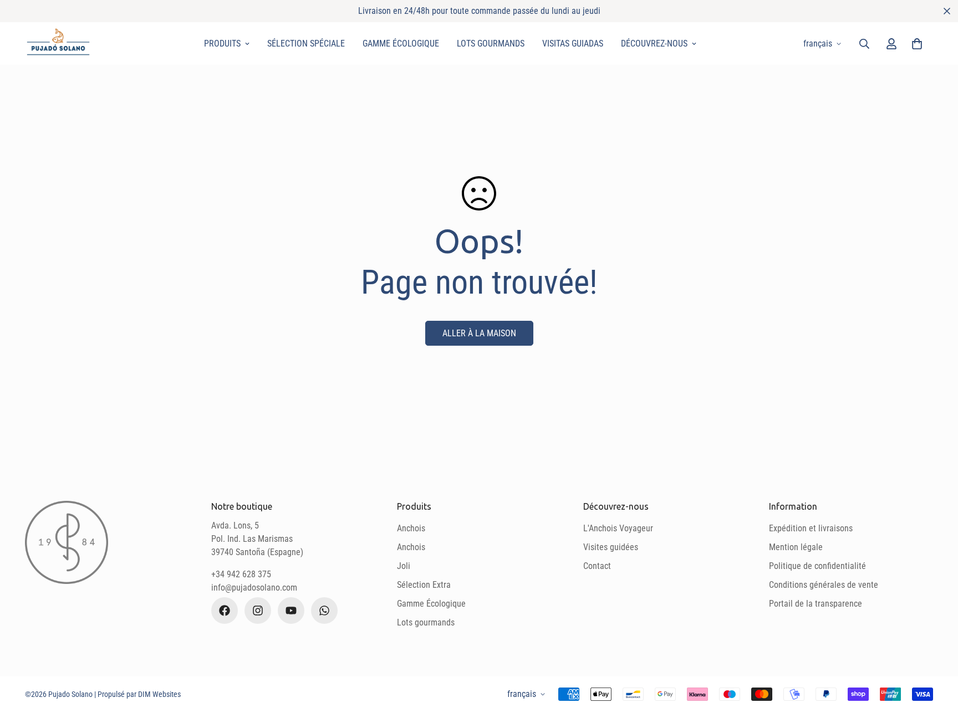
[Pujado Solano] (58, 43)
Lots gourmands (426, 622)
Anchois (411, 528)
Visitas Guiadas (572, 43)
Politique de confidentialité (817, 566)
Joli (403, 566)
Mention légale (796, 547)
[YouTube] (291, 610)
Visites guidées (610, 547)
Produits (222, 43)
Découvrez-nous (654, 43)
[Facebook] (224, 610)
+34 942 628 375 (241, 574)
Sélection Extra (424, 584)
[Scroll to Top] (936, 657)
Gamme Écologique (401, 43)
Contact (597, 566)
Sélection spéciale (306, 43)
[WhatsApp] (324, 610)
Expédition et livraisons (811, 528)
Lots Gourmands (490, 43)
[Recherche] (864, 44)
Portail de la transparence (815, 603)
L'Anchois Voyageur (618, 528)
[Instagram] (257, 610)
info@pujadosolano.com (254, 587)
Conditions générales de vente (823, 584)
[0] (917, 44)
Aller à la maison (479, 333)
